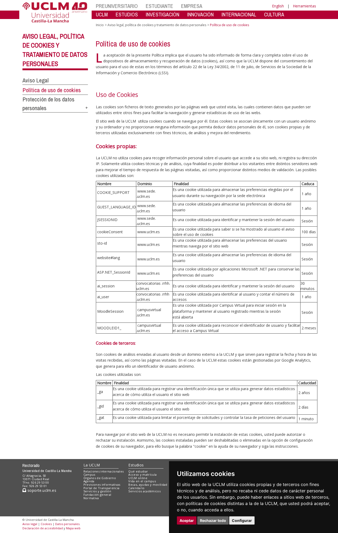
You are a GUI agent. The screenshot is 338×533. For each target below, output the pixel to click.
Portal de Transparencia (101, 488)
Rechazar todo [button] (213, 520)
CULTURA (274, 14)
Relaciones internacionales (103, 471)
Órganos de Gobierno (99, 478)
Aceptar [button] (187, 520)
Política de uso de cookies (51, 90)
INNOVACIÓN (200, 14)
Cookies (46, 524)
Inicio (100, 25)
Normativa (91, 498)
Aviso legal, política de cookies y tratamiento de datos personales (156, 25)
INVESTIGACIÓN (162, 14)
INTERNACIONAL (239, 14)
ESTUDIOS (127, 14)
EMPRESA (191, 6)
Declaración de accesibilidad (42, 528)
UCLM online (137, 478)
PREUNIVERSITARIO (117, 6)
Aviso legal (29, 524)
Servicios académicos (144, 491)
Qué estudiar (138, 471)
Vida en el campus (142, 481)
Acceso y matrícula (142, 474)
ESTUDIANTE (159, 6)
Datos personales (67, 524)
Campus (89, 474)
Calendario (136, 488)
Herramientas (304, 5)
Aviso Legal (35, 80)
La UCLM (91, 464)
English (278, 5)
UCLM (102, 14)
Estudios (136, 464)
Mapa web (73, 528)
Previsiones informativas (101, 485)
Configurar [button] (242, 520)
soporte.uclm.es (41, 490)
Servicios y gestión (97, 491)
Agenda (89, 481)
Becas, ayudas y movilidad (147, 485)
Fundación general (97, 495)
